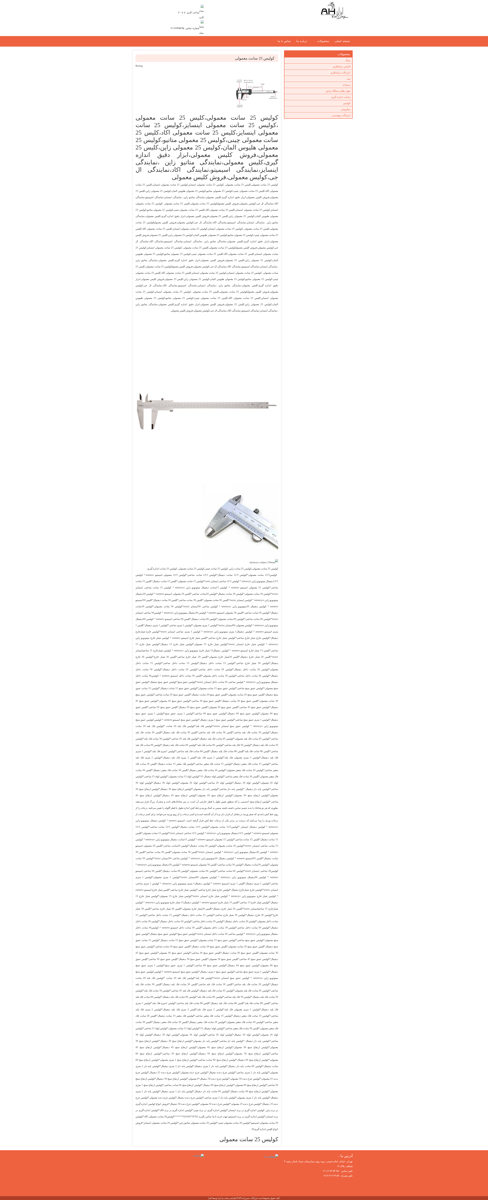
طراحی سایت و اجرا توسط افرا (222, 1198)
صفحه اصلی (342, 41)
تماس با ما (284, 41)
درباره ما (301, 41)
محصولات (323, 41)
